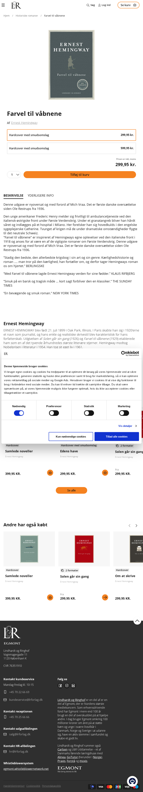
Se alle (71, 490)
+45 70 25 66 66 (19, 717)
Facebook (60, 685)
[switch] (54, 413)
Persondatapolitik (51, 785)
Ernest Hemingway (24, 123)
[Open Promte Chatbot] (132, 781)
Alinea (62, 757)
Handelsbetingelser (14, 785)
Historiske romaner (27, 15)
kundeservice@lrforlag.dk (26, 700)
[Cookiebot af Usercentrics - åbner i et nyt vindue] (123, 353)
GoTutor (72, 757)
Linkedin (73, 685)
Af (8, 123)
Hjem (6, 15)
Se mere (105, 597)
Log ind (106, 5)
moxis (83, 761)
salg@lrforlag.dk (19, 734)
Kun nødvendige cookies (71, 436)
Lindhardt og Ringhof (71, 700)
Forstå (71, 761)
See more (29, 567)
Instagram (67, 685)
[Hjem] (16, 5)
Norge (97, 757)
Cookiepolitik (33, 785)
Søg (93, 5)
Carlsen (62, 749)
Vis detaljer (125, 425)
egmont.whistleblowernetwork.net (26, 769)
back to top (137, 621)
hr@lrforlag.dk (18, 751)
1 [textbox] (12, 175)
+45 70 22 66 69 (19, 692)
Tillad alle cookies (116, 436)
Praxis (62, 761)
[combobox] (14, 174)
